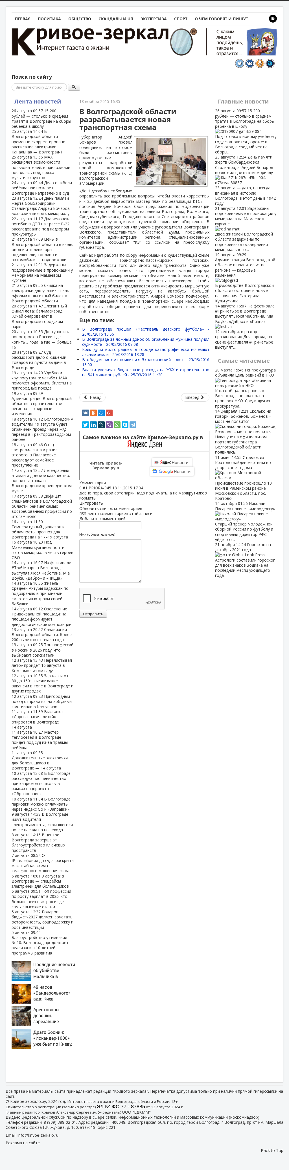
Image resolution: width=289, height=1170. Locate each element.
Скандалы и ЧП (115, 18)
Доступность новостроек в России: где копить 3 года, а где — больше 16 (42, 339)
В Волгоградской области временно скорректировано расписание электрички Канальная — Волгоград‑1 (38, 142)
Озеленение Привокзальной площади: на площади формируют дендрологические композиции (41, 616)
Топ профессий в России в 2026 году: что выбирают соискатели (42, 649)
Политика (49, 18)
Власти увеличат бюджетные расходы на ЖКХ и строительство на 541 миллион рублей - (145, 372)
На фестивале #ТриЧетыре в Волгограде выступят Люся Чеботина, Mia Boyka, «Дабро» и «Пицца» (41, 570)
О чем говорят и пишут (221, 18)
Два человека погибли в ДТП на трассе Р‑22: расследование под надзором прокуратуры (41, 226)
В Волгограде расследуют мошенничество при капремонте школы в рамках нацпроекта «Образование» (41, 784)
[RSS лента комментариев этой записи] (107, 482)
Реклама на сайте (23, 1142)
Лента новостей (37, 101)
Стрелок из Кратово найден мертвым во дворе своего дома (243, 478)
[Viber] (109, 424)
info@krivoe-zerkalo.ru (37, 1135)
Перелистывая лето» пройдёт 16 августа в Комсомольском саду (42, 665)
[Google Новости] (172, 471)
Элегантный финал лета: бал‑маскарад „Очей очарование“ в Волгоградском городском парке (39, 316)
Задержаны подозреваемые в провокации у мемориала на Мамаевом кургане (42, 272)
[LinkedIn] (93, 424)
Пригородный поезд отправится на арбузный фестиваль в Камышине (42, 701)
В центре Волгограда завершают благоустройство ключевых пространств (38, 842)
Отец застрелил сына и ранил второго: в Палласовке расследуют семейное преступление (35, 455)
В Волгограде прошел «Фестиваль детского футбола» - (145, 331)
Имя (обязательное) (97, 534)
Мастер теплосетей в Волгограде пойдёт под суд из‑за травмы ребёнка (40, 739)
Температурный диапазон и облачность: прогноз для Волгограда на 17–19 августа (40, 529)
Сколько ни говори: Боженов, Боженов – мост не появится (243, 431)
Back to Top (272, 1150)
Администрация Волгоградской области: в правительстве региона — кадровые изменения (42, 404)
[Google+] (109, 413)
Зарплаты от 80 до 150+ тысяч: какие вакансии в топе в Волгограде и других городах (42, 683)
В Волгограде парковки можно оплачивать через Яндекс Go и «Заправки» (41, 804)
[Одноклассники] (93, 413)
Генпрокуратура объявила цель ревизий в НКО (245, 387)
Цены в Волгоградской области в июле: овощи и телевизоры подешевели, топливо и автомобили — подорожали (42, 249)
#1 (85, 488)
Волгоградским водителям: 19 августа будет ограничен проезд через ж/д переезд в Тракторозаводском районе (42, 429)
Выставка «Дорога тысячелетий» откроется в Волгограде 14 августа (37, 719)
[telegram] (133, 424)
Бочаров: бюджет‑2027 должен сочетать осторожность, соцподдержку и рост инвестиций (42, 919)
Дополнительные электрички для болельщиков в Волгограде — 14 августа (40, 760)
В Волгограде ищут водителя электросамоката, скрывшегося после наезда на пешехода (42, 821)
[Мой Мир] (101, 413)
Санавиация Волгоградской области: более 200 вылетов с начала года (42, 634)
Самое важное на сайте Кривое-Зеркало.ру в (144, 437)
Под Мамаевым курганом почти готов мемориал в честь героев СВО (42, 549)
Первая (22, 18)
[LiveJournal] (101, 424)
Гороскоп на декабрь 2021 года (245, 560)
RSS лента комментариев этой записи (115, 513)
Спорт (180, 18)
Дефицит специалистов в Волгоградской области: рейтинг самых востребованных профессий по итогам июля (42, 506)
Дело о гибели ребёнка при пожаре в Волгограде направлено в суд (42, 187)
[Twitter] (85, 424)
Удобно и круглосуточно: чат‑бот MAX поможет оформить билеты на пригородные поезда (42, 380)
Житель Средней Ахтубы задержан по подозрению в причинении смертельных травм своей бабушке (40, 593)
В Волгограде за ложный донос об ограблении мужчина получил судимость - (145, 342)
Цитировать (91, 503)
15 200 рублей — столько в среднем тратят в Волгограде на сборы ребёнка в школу (41, 118)
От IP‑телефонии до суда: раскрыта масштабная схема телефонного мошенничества (43, 863)
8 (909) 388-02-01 (60, 1122)
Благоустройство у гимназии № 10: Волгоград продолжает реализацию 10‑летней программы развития (40, 943)
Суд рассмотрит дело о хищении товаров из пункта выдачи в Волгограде (39, 359)
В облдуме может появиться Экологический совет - (145, 362)
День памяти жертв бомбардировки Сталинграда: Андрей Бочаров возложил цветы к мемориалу (41, 205)
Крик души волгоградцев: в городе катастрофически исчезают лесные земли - (145, 352)
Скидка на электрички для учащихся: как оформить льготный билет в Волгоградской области (40, 293)
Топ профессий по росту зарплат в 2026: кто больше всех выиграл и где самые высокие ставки (41, 899)
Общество (79, 18)
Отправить (93, 613)
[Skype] (125, 424)
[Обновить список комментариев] (108, 482)
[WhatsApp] (117, 424)
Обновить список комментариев (110, 508)
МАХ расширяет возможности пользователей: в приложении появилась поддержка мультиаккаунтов (41, 167)
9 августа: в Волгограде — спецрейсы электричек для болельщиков (40, 881)
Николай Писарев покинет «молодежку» (245, 521)
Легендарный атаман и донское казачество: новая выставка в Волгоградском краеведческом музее (42, 481)
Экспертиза (154, 18)
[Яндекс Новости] (172, 462)
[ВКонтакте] (85, 413)
